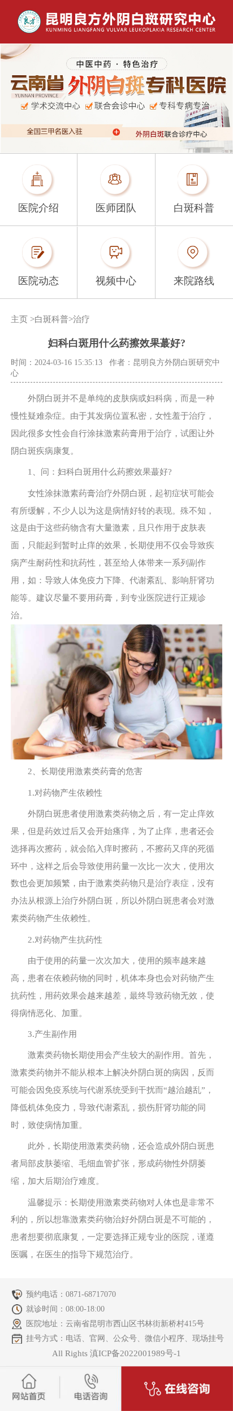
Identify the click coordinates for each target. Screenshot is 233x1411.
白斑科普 (51, 319)
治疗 (81, 319)
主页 (19, 319)
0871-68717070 (91, 1294)
